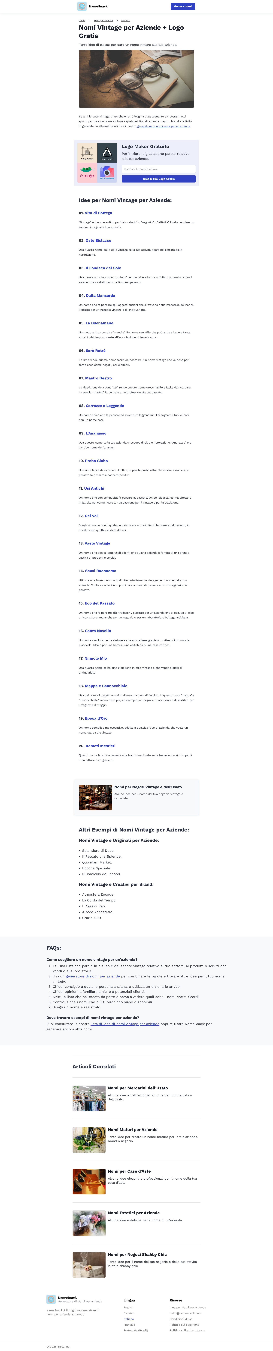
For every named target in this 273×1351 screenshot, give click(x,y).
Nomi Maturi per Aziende (133, 1129)
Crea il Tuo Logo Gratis (159, 178)
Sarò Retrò (96, 350)
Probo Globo (96, 461)
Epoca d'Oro (96, 718)
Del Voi (91, 516)
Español (129, 1313)
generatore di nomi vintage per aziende (163, 126)
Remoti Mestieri (100, 746)
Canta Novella (98, 631)
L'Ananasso (96, 433)
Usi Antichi (94, 488)
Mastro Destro (98, 378)
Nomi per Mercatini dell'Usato (138, 1088)
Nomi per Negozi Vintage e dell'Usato (148, 787)
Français (129, 1324)
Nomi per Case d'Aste (129, 1171)
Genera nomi (183, 6)
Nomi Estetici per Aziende (134, 1212)
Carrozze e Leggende (105, 405)
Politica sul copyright (184, 1324)
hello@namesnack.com (186, 1313)
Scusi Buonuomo (100, 571)
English (128, 1307)
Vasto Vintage (97, 543)
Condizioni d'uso (181, 1319)
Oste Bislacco (98, 240)
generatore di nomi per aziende (93, 976)
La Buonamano (99, 323)
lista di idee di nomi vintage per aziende (125, 1024)
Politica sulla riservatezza (187, 1330)
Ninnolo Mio (96, 658)
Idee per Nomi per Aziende (188, 1307)
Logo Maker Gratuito (145, 146)
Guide (82, 20)
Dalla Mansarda (100, 295)
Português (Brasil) (136, 1330)
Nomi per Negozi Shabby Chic (137, 1254)
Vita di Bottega (98, 213)
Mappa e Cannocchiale (106, 686)
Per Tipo (125, 20)
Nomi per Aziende (103, 20)
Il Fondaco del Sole (103, 268)
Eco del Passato (100, 603)
